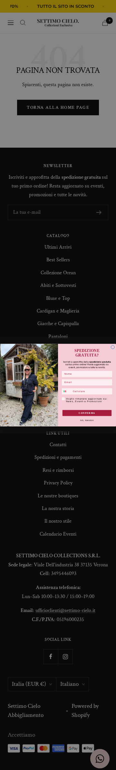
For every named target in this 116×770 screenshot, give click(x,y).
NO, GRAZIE (87, 420)
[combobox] (66, 391)
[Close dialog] (112, 347)
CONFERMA (87, 413)
